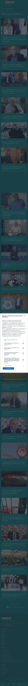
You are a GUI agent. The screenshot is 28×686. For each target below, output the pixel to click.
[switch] (23, 343)
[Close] (25, 316)
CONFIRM (8, 368)
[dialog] (14, 343)
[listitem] (14, 340)
